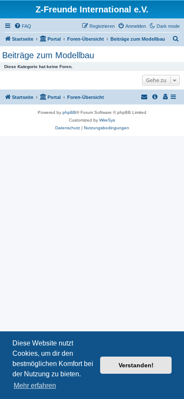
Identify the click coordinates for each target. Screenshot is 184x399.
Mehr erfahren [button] (35, 385)
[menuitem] (22, 26)
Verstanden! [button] (136, 365)
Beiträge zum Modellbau (48, 55)
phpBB (69, 112)
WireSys (107, 120)
